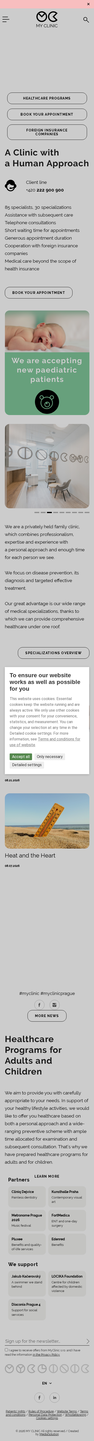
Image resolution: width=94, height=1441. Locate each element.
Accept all (21, 756)
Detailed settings (27, 765)
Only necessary (50, 756)
